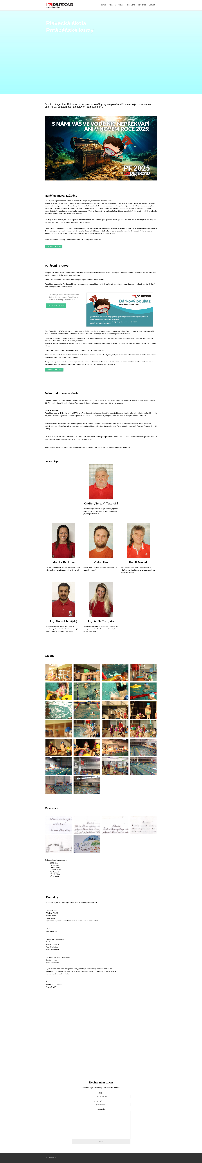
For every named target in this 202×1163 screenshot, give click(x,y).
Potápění (112, 5)
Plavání (103, 5)
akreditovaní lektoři (70, 231)
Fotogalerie (130, 5)
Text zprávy (101, 1109)
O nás (120, 5)
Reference (141, 5)
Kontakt (151, 5)
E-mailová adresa (101, 1101)
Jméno (101, 1093)
